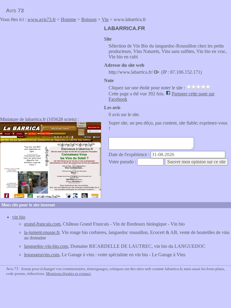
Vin (105, 19)
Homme (68, 19)
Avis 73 (15, 11)
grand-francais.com (42, 223)
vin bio (18, 217)
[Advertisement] (50, 67)
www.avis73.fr (41, 19)
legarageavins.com (41, 254)
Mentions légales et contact (68, 273)
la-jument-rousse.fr (41, 232)
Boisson (89, 19)
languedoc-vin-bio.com (46, 246)
